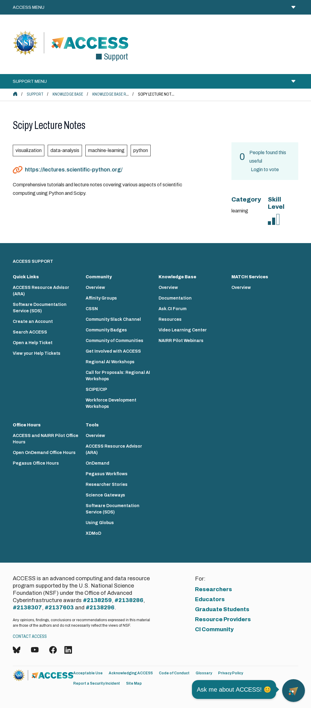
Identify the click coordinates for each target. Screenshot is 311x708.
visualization (28, 150)
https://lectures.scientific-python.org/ (73, 170)
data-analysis (64, 150)
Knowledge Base (68, 94)
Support (35, 94)
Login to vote (265, 169)
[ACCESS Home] (15, 93)
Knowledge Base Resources (118, 94)
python (140, 150)
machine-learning (106, 150)
